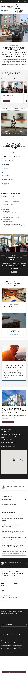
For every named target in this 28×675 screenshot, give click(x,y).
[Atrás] (3, 78)
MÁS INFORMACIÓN (8, 422)
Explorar (14, 271)
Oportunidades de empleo (17, 645)
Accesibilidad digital (18, 648)
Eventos (2, 590)
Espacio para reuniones (8, 179)
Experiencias (3, 587)
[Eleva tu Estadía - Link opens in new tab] (14, 123)
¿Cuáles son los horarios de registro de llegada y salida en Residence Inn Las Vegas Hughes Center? (13, 518)
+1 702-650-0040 (7, 439)
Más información (13, 309)
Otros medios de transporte (9, 446)
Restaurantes (4, 585)
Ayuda (8, 650)
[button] (18, 2)
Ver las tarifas (6, 100)
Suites (2, 583)
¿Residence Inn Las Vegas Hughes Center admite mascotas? (12, 525)
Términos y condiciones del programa (16, 647)
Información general (6, 499)
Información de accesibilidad (9, 504)
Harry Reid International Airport (10, 442)
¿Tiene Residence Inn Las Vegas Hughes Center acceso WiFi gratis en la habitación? (12, 538)
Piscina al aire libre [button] (7, 175)
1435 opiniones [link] (6, 11)
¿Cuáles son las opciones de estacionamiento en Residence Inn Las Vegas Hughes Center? (13, 532)
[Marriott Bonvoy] (23, 1)
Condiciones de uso (4, 647)
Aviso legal (16, 583)
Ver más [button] (16, 65)
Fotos (15, 580)
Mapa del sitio (3, 650)
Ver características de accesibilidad (10, 206)
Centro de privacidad (5, 648)
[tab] (7, 152)
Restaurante (6, 164)
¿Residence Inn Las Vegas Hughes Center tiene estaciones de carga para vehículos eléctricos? (13, 552)
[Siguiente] (25, 78)
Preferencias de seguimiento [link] (6, 645)
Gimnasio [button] (6, 183)
